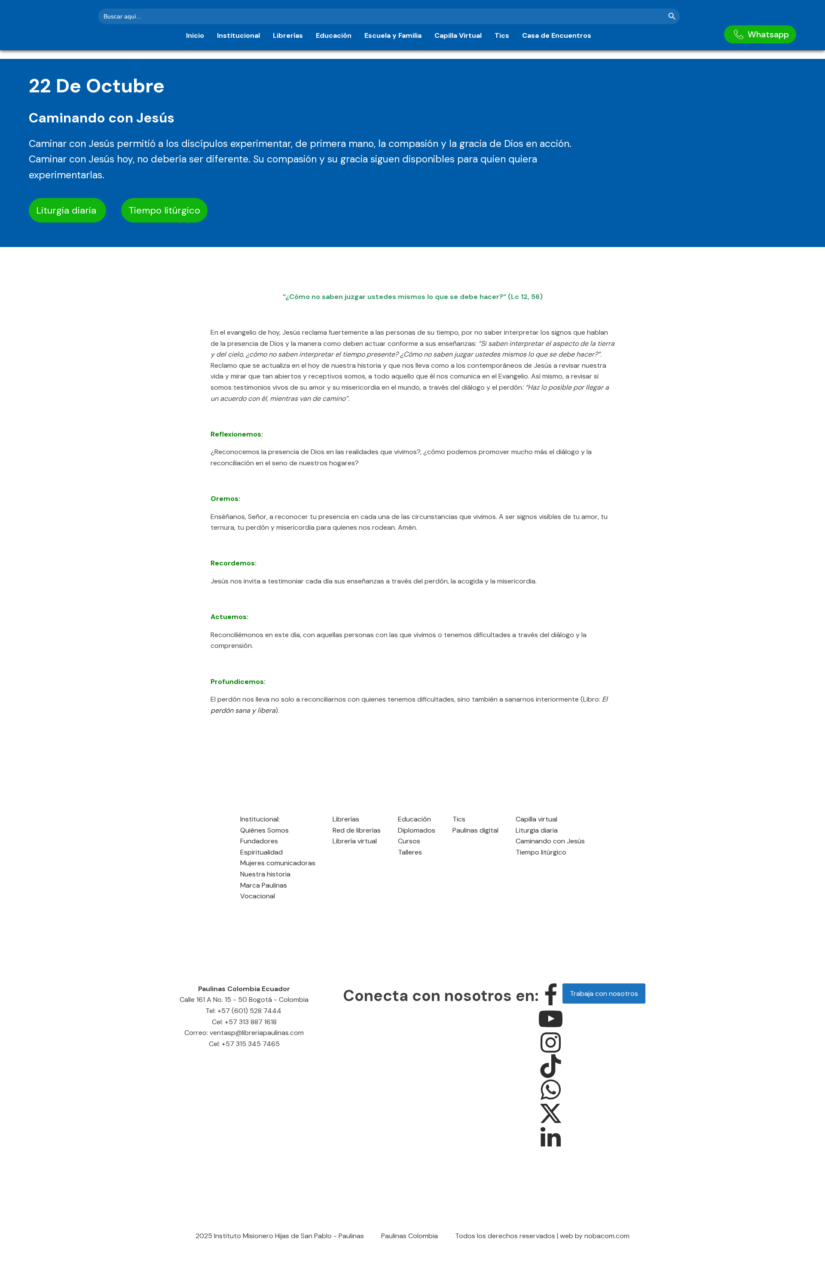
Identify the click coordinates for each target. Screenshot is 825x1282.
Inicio (195, 35)
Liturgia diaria (67, 210)
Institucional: (260, 819)
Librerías (288, 35)
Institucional (238, 35)
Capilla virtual (536, 819)
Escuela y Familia (393, 35)
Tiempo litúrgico (164, 210)
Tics (502, 35)
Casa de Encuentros (556, 35)
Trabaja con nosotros (604, 993)
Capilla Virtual (458, 35)
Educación (333, 35)
